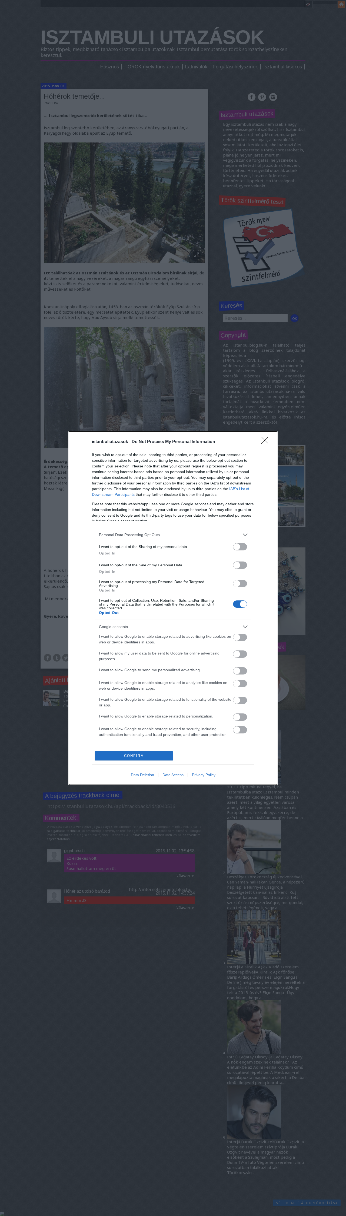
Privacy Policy (203, 775)
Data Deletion (142, 775)
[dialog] (173, 608)
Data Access (173, 775)
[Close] (266, 442)
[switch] (240, 546)
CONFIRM (134, 756)
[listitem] (173, 535)
